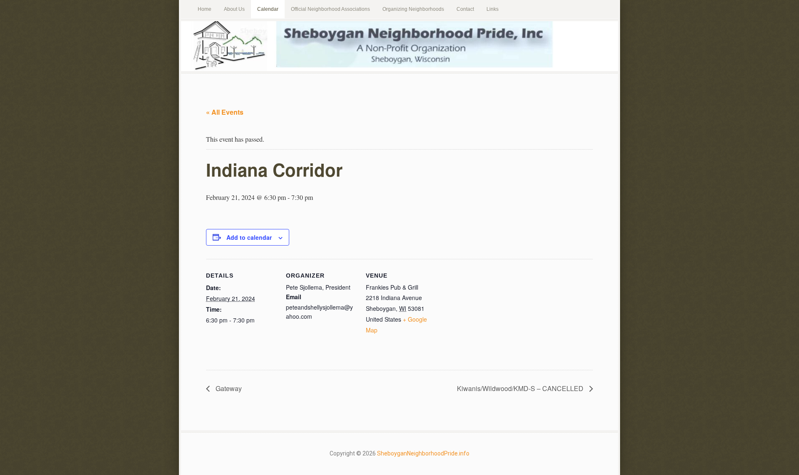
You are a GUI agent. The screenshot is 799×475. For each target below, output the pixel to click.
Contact (465, 9)
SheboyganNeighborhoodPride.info (423, 453)
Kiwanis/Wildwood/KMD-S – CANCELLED (521, 388)
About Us (234, 9)
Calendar (267, 9)
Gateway (228, 388)
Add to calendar (249, 237)
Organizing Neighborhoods (413, 9)
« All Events (224, 112)
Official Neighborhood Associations (330, 9)
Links (492, 9)
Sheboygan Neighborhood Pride (399, 46)
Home (204, 9)
